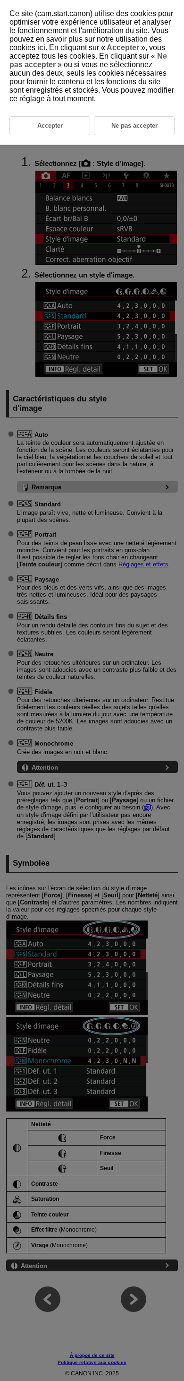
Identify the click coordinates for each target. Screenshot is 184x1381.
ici (41, 47)
